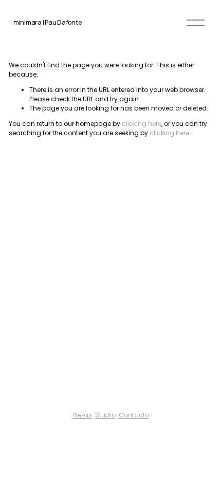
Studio (105, 415)
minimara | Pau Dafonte (47, 22)
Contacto (134, 415)
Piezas (82, 415)
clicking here (141, 123)
